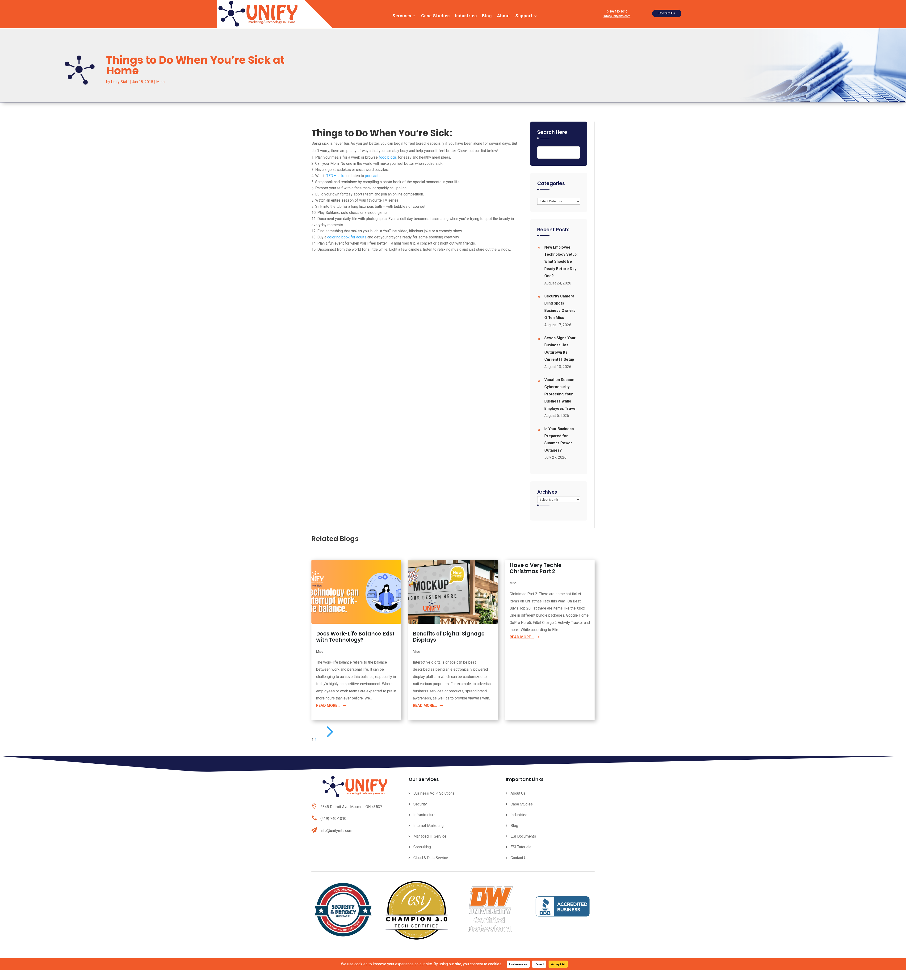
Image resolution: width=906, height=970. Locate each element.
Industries (466, 16)
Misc (160, 82)
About (503, 16)
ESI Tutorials (521, 847)
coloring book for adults (346, 237)
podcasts (373, 176)
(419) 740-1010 (333, 818)
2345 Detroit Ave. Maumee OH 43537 (351, 807)
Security (420, 804)
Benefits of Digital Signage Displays (449, 637)
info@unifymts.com (617, 16)
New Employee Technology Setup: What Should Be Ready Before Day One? (561, 261)
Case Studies (435, 16)
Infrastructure (424, 815)
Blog (487, 16)
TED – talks (335, 176)
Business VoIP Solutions (434, 793)
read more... (328, 705)
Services (401, 16)
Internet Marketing (428, 825)
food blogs (388, 157)
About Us (518, 793)
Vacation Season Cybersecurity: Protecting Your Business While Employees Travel (560, 394)
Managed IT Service (429, 836)
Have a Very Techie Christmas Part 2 (536, 568)
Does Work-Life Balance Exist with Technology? (355, 637)
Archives (547, 492)
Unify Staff (120, 82)
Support (524, 16)
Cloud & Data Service (430, 858)
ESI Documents (523, 836)
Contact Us (667, 13)
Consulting (422, 847)
